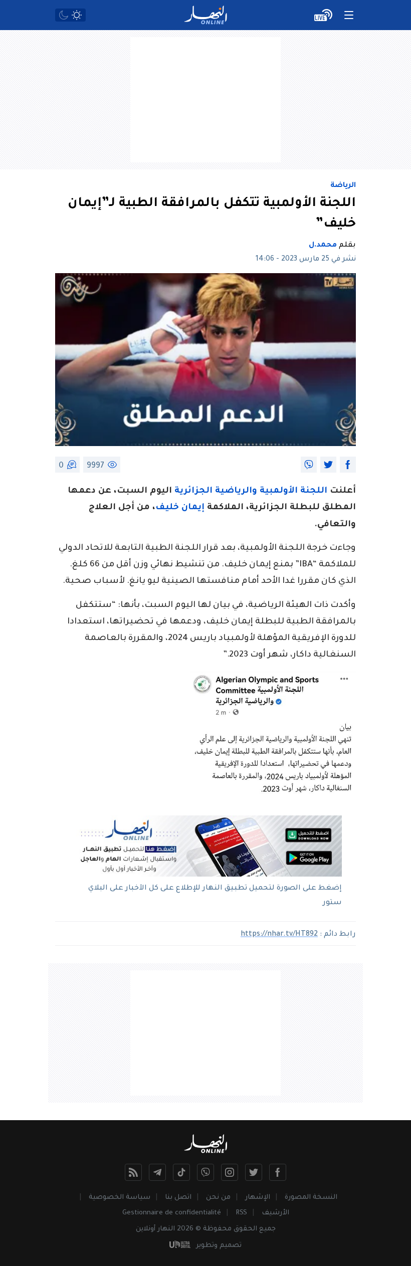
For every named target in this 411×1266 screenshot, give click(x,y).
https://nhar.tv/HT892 (279, 935)
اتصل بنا (178, 1197)
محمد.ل (323, 246)
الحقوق (245, 1229)
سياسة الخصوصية (119, 1197)
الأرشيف (275, 1213)
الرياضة (343, 186)
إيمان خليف (179, 508)
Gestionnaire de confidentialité (171, 1213)
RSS (241, 1213)
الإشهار (257, 1197)
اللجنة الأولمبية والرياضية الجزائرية (250, 491)
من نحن (218, 1197)
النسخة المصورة (311, 1197)
